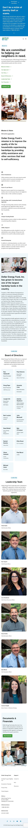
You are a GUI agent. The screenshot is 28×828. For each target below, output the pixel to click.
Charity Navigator (4, 791)
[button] (23, 39)
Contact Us (16, 779)
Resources (16, 786)
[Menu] (25, 38)
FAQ (15, 782)
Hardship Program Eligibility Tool (7, 779)
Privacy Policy (4, 787)
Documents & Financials (6, 784)
